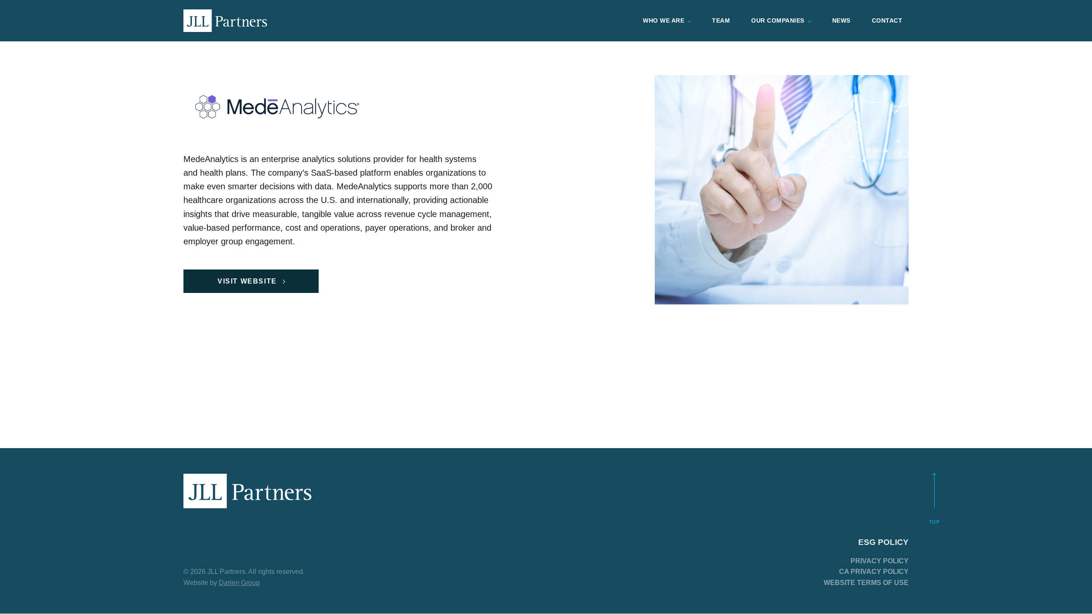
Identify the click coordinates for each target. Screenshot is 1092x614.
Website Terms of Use (866, 582)
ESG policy (883, 542)
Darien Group (239, 582)
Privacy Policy (880, 561)
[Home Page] (225, 20)
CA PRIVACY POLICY (874, 571)
